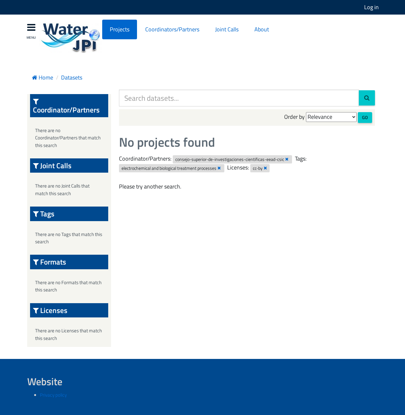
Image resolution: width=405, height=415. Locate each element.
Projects (119, 29)
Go (365, 117)
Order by (294, 116)
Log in (371, 7)
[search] (367, 97)
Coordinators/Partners (172, 29)
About (261, 29)
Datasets (71, 77)
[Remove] (287, 159)
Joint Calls (227, 29)
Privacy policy (53, 395)
